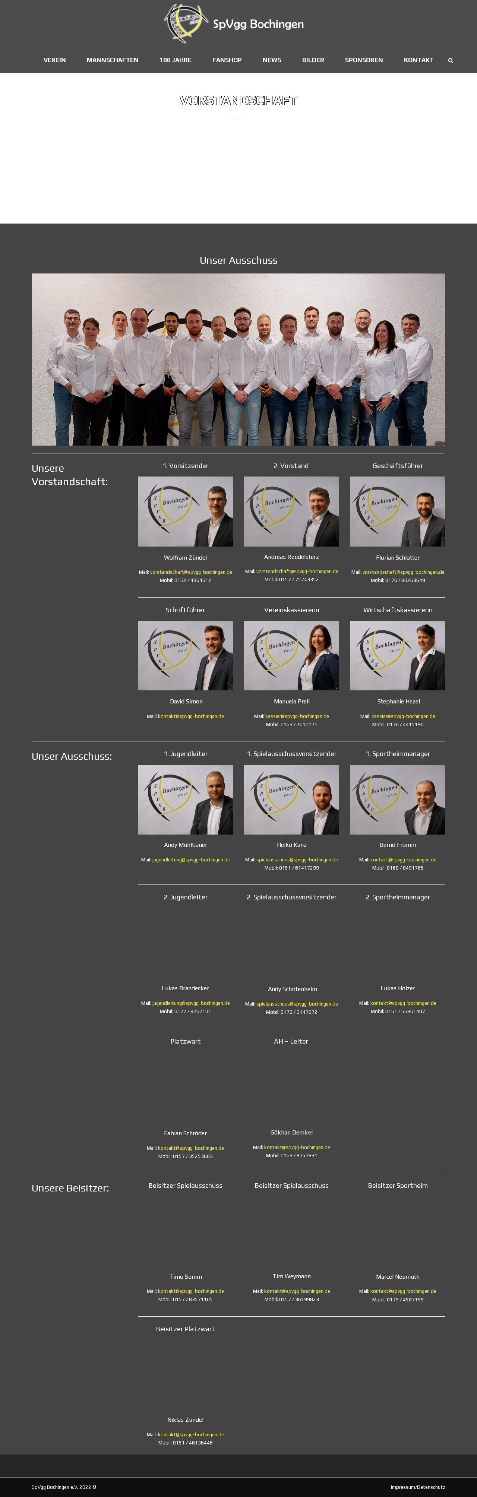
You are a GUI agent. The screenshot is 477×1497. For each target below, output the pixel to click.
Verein (55, 60)
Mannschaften (113, 60)
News (272, 60)
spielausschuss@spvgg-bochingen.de (297, 860)
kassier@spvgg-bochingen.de (297, 716)
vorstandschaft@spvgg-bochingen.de (191, 572)
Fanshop (227, 60)
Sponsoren (364, 60)
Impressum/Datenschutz (418, 1487)
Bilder (313, 60)
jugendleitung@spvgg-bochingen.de (191, 860)
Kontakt (419, 60)
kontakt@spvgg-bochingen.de (191, 716)
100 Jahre (175, 60)
